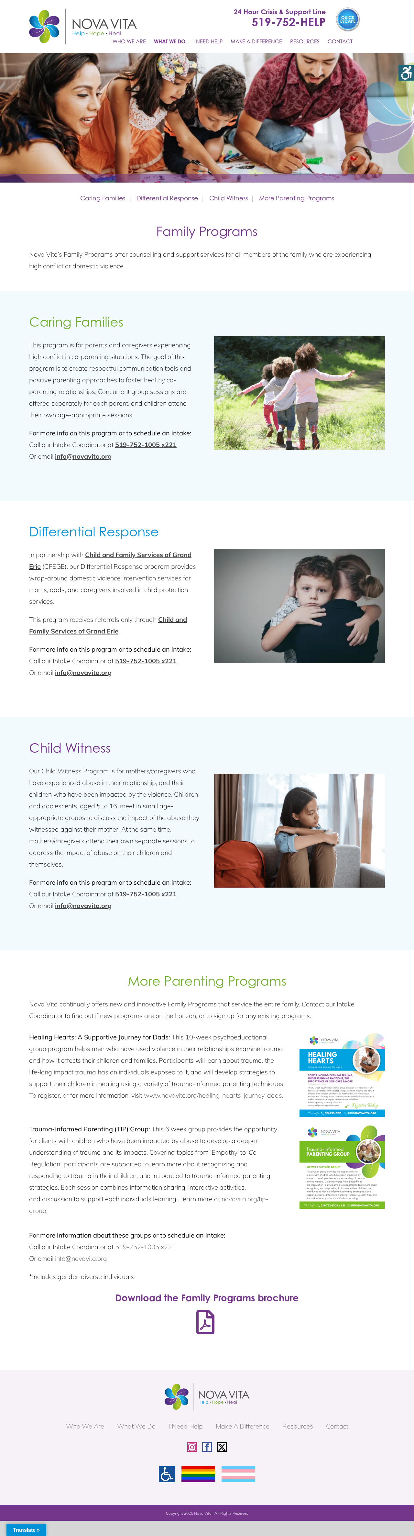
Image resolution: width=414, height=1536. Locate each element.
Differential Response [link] (167, 198)
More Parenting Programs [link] (296, 198)
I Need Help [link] (186, 1426)
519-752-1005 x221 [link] (146, 445)
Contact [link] (337, 1426)
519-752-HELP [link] (289, 22)
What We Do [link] (136, 1426)
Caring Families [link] (102, 198)
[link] (406, 73)
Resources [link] (297, 1426)
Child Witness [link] (228, 198)
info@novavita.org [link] (83, 456)
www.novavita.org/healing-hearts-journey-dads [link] (213, 1095)
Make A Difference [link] (242, 1426)
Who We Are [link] (85, 1426)
